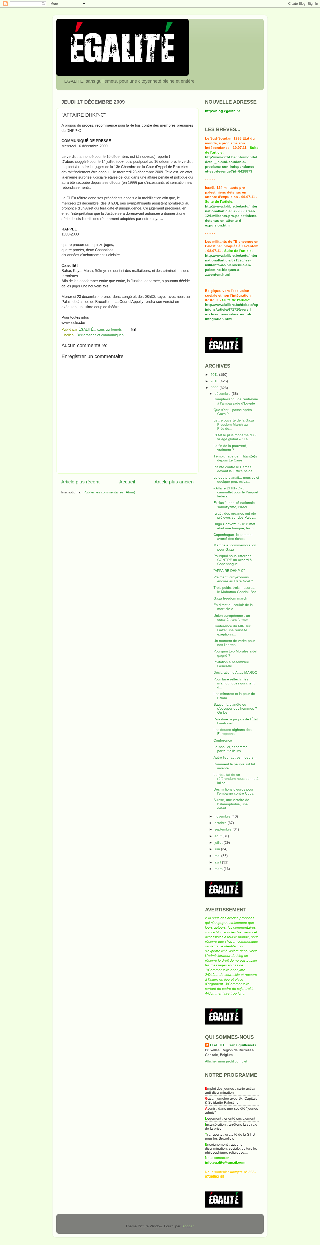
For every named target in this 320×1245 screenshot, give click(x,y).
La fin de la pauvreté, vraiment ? (230, 448)
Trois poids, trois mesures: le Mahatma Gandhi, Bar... (236, 590)
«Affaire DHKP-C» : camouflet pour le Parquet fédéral (236, 492)
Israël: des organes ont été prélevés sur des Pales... (235, 515)
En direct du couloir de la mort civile (233, 607)
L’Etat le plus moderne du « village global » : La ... (235, 437)
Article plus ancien (174, 481)
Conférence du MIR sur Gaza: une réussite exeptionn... (232, 630)
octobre (221, 823)
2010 (215, 381)
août (218, 836)
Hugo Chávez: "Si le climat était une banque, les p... (235, 526)
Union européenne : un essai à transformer (232, 618)
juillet (219, 842)
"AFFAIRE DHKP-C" (229, 571)
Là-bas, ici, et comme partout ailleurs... (231, 749)
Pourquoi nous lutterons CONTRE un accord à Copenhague (233, 560)
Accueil (127, 481)
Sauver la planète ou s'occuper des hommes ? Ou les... (235, 708)
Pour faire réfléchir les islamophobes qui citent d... (234, 683)
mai (217, 856)
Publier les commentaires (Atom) (109, 492)
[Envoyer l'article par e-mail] (133, 329)
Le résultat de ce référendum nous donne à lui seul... (236, 779)
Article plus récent (80, 481)
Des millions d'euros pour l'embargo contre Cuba (234, 791)
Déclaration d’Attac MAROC (235, 672)
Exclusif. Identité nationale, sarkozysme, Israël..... (235, 505)
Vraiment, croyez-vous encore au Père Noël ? (233, 579)
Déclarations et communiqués (100, 335)
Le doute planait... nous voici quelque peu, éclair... (236, 479)
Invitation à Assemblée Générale (231, 664)
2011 (214, 375)
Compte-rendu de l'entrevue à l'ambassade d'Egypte (236, 401)
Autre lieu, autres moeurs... (235, 757)
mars (219, 869)
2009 (215, 388)
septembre (223, 829)
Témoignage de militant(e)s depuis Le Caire (235, 458)
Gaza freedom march (230, 598)
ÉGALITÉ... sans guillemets (233, 1045)
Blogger (188, 1226)
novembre (223, 816)
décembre (223, 394)
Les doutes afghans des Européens (233, 732)
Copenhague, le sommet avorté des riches (233, 537)
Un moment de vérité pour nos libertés (234, 643)
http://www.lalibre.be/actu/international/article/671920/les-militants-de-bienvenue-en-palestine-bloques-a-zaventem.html (231, 265)
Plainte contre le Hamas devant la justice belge (233, 469)
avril (218, 862)
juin (217, 849)
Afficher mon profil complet (226, 1061)
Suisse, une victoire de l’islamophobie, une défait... (231, 804)
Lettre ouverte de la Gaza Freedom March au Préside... (234, 424)
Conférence (223, 740)
